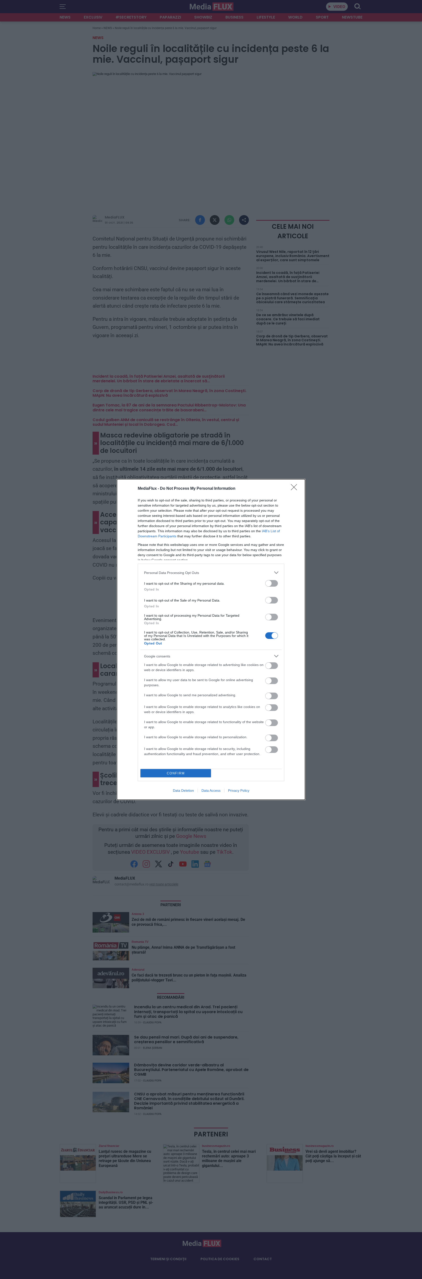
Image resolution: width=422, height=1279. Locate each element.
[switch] (271, 583)
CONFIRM (176, 773)
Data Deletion (183, 790)
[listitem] (211, 572)
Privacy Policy (238, 790)
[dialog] (211, 639)
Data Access (211, 790)
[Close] (295, 488)
